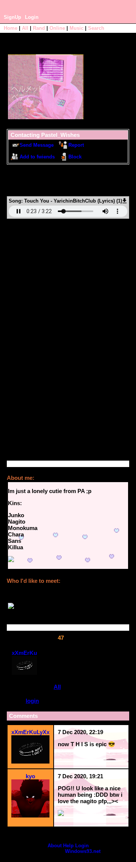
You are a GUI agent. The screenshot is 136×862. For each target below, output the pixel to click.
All (26, 28)
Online (57, 28)
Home (10, 28)
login (32, 701)
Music (76, 28)
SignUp (12, 17)
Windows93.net (82, 851)
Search (96, 28)
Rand (39, 28)
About (55, 845)
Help (68, 845)
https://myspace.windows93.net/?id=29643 (64, 183)
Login (32, 17)
